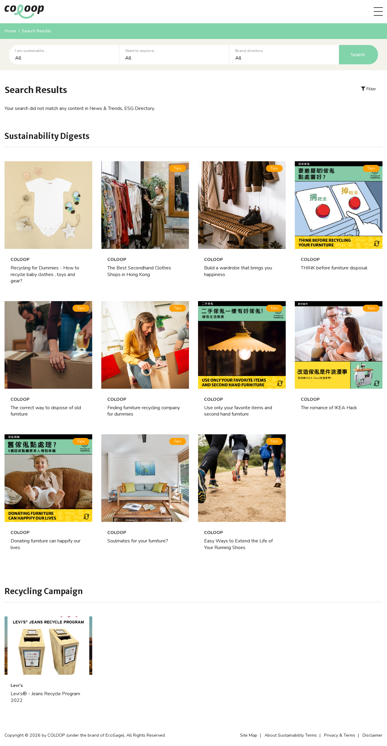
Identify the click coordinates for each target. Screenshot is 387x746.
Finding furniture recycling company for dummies (143, 411)
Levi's (17, 685)
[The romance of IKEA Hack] (338, 345)
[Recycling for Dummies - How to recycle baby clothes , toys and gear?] (48, 205)
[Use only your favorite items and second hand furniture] (242, 345)
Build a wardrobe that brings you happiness (238, 271)
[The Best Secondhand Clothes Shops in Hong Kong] (145, 205)
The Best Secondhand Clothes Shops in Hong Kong (139, 271)
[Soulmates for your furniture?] (145, 478)
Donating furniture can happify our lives (45, 544)
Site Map (248, 735)
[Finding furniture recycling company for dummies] (145, 345)
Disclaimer (372, 735)
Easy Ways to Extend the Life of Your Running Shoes (238, 544)
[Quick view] (48, 241)
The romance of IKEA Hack (329, 407)
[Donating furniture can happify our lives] (48, 478)
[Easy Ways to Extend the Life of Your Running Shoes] (242, 478)
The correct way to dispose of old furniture (46, 411)
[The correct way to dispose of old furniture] (48, 345)
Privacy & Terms (339, 735)
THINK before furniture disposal (334, 268)
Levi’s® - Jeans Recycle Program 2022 (45, 697)
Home (10, 31)
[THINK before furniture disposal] (338, 205)
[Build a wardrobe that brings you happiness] (242, 205)
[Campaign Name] (48, 645)
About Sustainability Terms (291, 735)
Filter (370, 89)
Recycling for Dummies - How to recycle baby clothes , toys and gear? (45, 274)
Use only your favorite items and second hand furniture (238, 411)
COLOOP (20, 259)
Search (358, 54)
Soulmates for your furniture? (137, 541)
